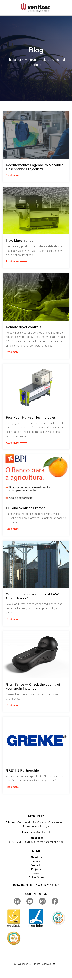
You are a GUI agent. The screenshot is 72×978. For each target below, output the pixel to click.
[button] (65, 7)
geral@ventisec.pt (40, 832)
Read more (12, 175)
